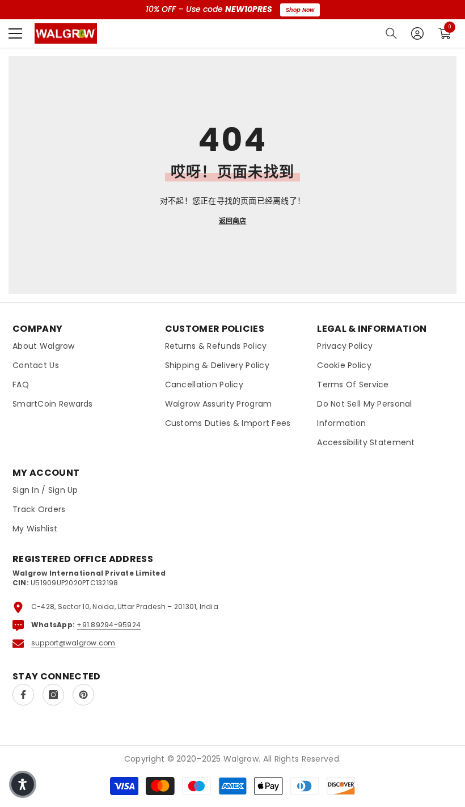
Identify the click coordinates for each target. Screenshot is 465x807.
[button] (22, 784)
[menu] (15, 33)
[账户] (417, 33)
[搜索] (391, 33)
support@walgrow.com (73, 643)
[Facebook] (23, 694)
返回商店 (233, 221)
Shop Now (300, 10)
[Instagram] (53, 694)
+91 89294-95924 (109, 624)
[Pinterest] (83, 694)
